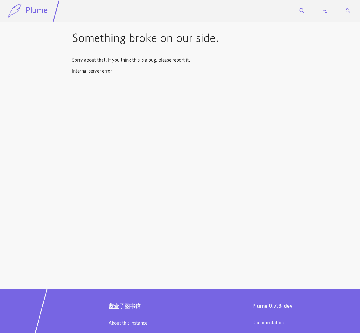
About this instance (128, 323)
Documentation (268, 323)
